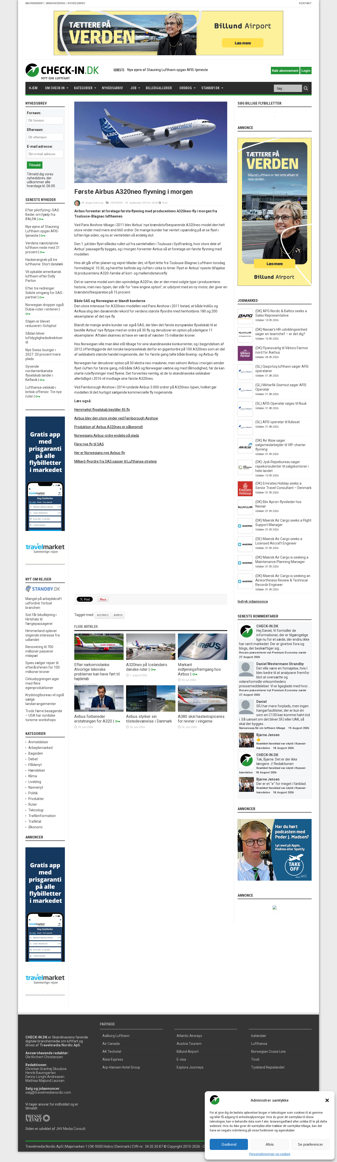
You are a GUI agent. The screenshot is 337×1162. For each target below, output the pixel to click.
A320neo (103, 615)
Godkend (229, 1144)
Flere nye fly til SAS (89, 444)
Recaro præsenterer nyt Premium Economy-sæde (272, 652)
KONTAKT (305, 3)
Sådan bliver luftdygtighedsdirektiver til (44, 337)
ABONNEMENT (34, 3)
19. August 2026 (298, 728)
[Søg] (305, 88)
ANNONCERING (55, 3)
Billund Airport (188, 1051)
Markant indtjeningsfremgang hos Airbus (199, 669)
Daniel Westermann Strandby (280, 664)
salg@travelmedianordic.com (48, 1092)
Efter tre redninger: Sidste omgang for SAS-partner (44, 292)
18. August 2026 (283, 748)
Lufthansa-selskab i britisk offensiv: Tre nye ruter (43, 391)
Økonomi (35, 827)
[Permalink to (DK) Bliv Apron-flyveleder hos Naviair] (245, 514)
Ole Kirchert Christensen (44, 1057)
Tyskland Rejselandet (267, 1067)
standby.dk (210, 88)
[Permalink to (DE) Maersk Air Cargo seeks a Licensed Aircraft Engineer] (245, 551)
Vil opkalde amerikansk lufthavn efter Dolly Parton (43, 276)
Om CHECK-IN (55, 88)
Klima (32, 776)
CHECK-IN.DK (267, 626)
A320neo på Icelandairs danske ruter (146, 667)
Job (133, 88)
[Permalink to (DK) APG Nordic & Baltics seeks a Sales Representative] (245, 323)
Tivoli (255, 1059)
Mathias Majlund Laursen (44, 1081)
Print (165, 202)
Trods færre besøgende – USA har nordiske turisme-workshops (43, 715)
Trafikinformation (42, 816)
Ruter (32, 804)
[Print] (160, 202)
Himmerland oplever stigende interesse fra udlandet (42, 635)
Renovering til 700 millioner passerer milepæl (39, 651)
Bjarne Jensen (268, 735)
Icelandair (258, 1036)
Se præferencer (310, 1144)
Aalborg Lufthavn (116, 1036)
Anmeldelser (38, 742)
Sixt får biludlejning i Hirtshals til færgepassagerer (40, 619)
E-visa (181, 1059)
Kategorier (83, 88)
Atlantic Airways (189, 1036)
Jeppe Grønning (94, 202)
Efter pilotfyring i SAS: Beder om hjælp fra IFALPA (42, 214)
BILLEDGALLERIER (159, 88)
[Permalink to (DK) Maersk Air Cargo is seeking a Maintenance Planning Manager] (245, 569)
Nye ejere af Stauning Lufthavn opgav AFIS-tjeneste (42, 231)
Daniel (261, 702)
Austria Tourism (189, 1044)
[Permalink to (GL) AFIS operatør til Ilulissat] (245, 434)
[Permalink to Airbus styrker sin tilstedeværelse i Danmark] (150, 710)
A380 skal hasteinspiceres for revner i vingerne (201, 719)
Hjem (33, 88)
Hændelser (36, 770)
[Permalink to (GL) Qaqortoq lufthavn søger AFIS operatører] (245, 378)
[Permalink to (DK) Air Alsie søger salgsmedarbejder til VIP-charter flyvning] (245, 452)
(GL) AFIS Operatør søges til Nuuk (281, 403)
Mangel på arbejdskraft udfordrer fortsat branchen (43, 603)
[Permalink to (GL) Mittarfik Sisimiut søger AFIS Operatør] (245, 397)
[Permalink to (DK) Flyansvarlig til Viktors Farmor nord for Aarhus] (245, 360)
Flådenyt (35, 765)
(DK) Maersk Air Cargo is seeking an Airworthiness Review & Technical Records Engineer (282, 580)
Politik (33, 793)
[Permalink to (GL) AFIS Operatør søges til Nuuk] (245, 415)
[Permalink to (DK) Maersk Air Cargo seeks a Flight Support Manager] (245, 532)
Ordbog (185, 88)
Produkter (36, 799)
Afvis (270, 1144)
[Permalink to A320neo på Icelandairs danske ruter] (150, 659)
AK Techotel (111, 1051)
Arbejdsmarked (40, 748)
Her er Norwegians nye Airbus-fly (99, 453)
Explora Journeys (190, 1067)
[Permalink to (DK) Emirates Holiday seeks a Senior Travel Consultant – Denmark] (245, 495)
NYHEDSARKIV (112, 88)
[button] (327, 1100)
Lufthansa (259, 1044)
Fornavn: (34, 113)
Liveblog (34, 782)
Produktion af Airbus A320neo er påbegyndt (108, 427)
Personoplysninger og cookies (269, 1154)
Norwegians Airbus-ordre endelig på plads (106, 435)
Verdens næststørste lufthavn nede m (157, 70)
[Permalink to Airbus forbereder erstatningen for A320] (99, 710)
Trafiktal (34, 821)
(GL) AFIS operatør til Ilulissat (277, 422)
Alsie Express (112, 1059)
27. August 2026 (249, 657)
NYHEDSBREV (76, 3)
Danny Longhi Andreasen (44, 1077)
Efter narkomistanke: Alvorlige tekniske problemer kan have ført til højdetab (97, 671)
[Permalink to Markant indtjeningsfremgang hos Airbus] (202, 659)
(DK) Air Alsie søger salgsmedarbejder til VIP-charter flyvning (280, 444)
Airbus (118, 615)
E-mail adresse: (40, 146)
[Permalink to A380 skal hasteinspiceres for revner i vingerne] (202, 710)
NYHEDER (117, 202)
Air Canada (111, 1044)
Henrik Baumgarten (40, 1073)
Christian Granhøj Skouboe (46, 1069)
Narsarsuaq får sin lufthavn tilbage (262, 728)
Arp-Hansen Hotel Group (121, 1067)
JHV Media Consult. (71, 1129)
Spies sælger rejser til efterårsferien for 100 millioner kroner (42, 667)
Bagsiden (35, 753)
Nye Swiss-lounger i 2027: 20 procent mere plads (43, 354)
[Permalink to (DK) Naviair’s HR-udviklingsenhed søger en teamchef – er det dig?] (245, 341)
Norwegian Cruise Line (268, 1051)
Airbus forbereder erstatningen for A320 (93, 719)
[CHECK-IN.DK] (62, 76)
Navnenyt (35, 787)
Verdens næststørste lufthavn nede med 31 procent (42, 247)
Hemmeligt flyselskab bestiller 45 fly (102, 410)
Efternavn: (35, 130)
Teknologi (35, 810)
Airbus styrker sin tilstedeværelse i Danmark (149, 719)
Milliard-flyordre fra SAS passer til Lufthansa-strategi (115, 461)
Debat (33, 759)
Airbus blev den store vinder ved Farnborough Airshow (116, 418)
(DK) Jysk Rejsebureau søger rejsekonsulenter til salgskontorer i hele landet (282, 466)
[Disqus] (150, 529)
